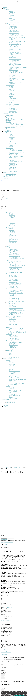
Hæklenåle (12, 163)
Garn (4, 8)
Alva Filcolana (13, 29)
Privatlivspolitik (4, 649)
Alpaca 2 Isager (13, 26)
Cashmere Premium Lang (16, 35)
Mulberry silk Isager (14, 60)
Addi (10, 134)
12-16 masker (12, 107)
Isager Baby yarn (13, 46)
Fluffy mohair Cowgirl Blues (17, 265)
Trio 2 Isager (12, 75)
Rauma (11, 20)
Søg (2, 4)
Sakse (10, 170)
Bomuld (11, 87)
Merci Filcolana (13, 56)
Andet (8, 159)
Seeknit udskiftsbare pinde (16, 150)
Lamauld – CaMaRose (15, 53)
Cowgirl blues (12, 14)
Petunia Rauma (13, 68)
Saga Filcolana (13, 297)
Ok (15, 695)
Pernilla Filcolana (13, 66)
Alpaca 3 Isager (13, 27)
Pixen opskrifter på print (16, 328)
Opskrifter (6, 113)
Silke (10, 97)
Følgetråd (11, 90)
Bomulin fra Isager (14, 34)
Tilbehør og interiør (14, 357)
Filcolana (11, 15)
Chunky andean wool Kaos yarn (17, 37)
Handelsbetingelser (6, 652)
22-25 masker (12, 111)
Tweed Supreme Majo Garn (16, 79)
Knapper (11, 160)
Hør (10, 92)
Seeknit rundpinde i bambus (16, 152)
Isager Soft (12, 48)
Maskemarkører (13, 164)
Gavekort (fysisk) (10, 175)
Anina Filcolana (13, 30)
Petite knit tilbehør (14, 144)
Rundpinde (12, 149)
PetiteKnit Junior (14, 338)
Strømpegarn (12, 98)
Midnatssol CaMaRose (15, 59)
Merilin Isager (12, 57)
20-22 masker (13, 109)
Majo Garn (12, 19)
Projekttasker (12, 167)
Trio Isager (12, 305)
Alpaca (11, 86)
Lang (10, 16)
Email (2, 669)
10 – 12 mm (12, 105)
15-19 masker (12, 108)
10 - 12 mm (12, 317)
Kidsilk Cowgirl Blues (14, 52)
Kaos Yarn (12, 219)
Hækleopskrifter (10, 127)
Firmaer (8, 9)
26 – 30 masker (13, 112)
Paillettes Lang (13, 63)
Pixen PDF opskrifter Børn (16, 124)
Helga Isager (9, 118)
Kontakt (5, 178)
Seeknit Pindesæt (13, 153)
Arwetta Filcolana (14, 33)
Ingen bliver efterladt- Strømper (14, 119)
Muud (10, 142)
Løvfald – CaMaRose (14, 55)
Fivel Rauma (12, 40)
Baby (10, 353)
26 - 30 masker (13, 324)
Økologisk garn (13, 103)
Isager (10, 18)
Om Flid (5, 176)
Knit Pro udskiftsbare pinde (16, 156)
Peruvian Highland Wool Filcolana (18, 67)
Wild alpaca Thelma (15, 312)
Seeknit (11, 146)
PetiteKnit (9, 334)
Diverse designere (11, 341)
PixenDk (8, 122)
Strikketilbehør (7, 131)
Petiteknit (8, 120)
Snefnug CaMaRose (14, 71)
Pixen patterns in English (15, 123)
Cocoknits (12, 137)
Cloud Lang (12, 38)
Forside (2, 467)
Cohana (11, 138)
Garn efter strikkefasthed (12, 104)
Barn (7, 129)
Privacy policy (20, 695)
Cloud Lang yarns (14, 263)
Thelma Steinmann (14, 22)
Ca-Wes (11, 135)
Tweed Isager (12, 78)
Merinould (11, 94)
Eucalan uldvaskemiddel (15, 161)
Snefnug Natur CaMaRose (16, 72)
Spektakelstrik (10, 115)
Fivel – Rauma (13, 264)
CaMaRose (12, 12)
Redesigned (12, 145)
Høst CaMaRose (13, 45)
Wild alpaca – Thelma (15, 81)
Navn (2, 667)
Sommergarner (13, 239)
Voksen (8, 130)
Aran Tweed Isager (14, 31)
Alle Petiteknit (13, 335)
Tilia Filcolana (13, 304)
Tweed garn (12, 100)
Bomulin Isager (13, 257)
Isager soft (12, 271)
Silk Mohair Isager (13, 70)
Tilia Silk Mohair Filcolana (15, 74)
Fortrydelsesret (5, 654)
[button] (4, 207)
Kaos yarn (12, 349)
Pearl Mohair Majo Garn (15, 64)
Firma (7, 133)
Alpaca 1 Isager (13, 24)
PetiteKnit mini (13, 336)
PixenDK (8, 327)
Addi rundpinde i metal (15, 155)
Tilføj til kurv (3, 539)
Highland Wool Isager (15, 44)
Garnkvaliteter (10, 85)
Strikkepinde (9, 148)
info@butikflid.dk (7, 607)
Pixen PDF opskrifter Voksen (16, 126)
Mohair (11, 96)
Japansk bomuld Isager (15, 49)
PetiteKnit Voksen (14, 339)
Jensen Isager (12, 50)
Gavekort (5, 172)
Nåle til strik (12, 165)
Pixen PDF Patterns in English (17, 332)
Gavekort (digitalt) (11, 174)
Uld (10, 101)
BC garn (11, 11)
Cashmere (12, 89)
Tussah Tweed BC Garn (15, 77)
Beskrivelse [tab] (6, 544)
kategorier (15, 467)
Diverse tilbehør (13, 171)
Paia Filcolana (13, 61)
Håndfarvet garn (13, 93)
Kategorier (9, 350)
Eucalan (11, 139)
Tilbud (5, 7)
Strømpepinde (13, 157)
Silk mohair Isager (14, 298)
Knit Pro (11, 141)
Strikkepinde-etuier (14, 168)
